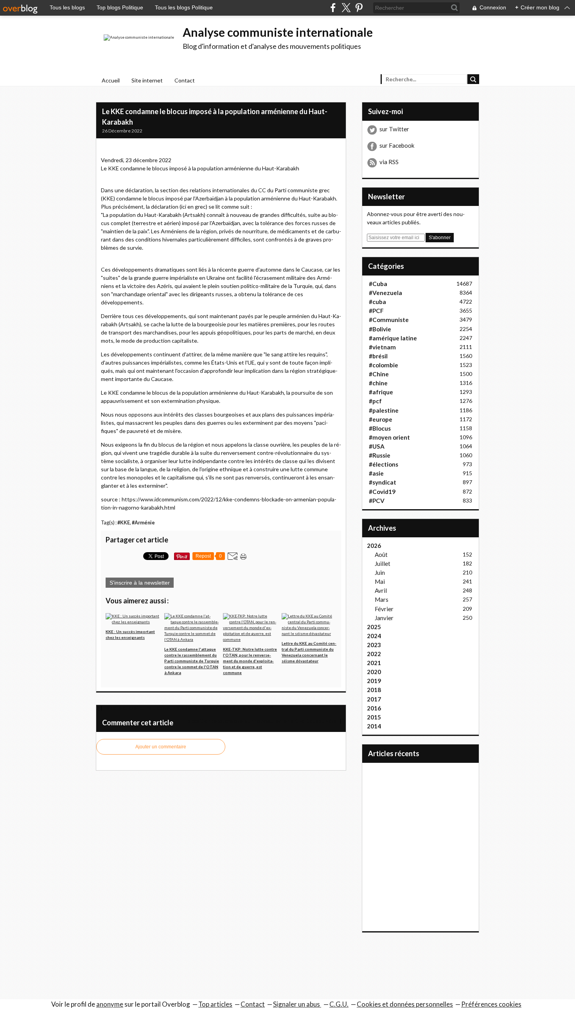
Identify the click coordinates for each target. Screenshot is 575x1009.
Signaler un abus (297, 1004)
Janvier (384, 617)
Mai (380, 581)
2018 (374, 689)
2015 (374, 717)
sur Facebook (397, 145)
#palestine (384, 410)
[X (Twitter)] (346, 7)
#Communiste (389, 319)
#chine (378, 382)
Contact (184, 80)
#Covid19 (382, 491)
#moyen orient (389, 437)
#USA (377, 446)
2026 (374, 545)
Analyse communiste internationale (278, 32)
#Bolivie (380, 329)
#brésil (378, 356)
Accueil (111, 80)
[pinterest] (359, 7)
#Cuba (378, 283)
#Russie (379, 455)
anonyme (109, 1004)
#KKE (123, 523)
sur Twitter (394, 128)
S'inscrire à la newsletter (140, 583)
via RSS (389, 161)
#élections (383, 464)
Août (381, 554)
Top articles (215, 1004)
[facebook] (333, 7)
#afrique (381, 391)
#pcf (375, 400)
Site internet (147, 80)
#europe (380, 419)
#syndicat (382, 482)
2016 (374, 708)
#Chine (379, 373)
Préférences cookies (491, 1004)
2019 (374, 680)
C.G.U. (339, 1004)
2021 (374, 662)
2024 (374, 635)
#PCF (376, 310)
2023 (374, 644)
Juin (380, 572)
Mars (381, 599)
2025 (374, 626)
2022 (374, 653)
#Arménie (143, 523)
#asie (376, 473)
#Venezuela (385, 292)
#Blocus (380, 428)
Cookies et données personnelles (405, 1004)
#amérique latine (393, 338)
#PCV (377, 500)
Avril (381, 590)
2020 (374, 671)
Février (384, 608)
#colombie (383, 365)
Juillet (382, 563)
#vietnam (382, 347)
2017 (374, 699)
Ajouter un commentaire (160, 747)
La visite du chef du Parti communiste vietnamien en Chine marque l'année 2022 (189, 708)
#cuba (377, 301)
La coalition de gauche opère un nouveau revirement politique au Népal (262, 721)
